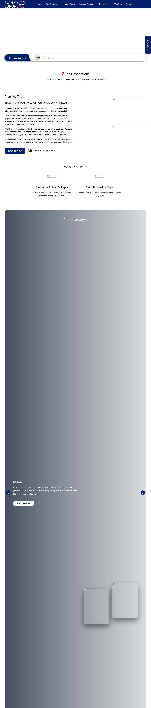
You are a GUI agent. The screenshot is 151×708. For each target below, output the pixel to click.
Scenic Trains (70, 4)
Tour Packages (52, 4)
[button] (143, 492)
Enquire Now (148, 45)
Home (39, 4)
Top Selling (103, 4)
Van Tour (118, 4)
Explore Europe (23, 503)
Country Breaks (86, 4)
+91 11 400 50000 (45, 150)
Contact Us (130, 4)
